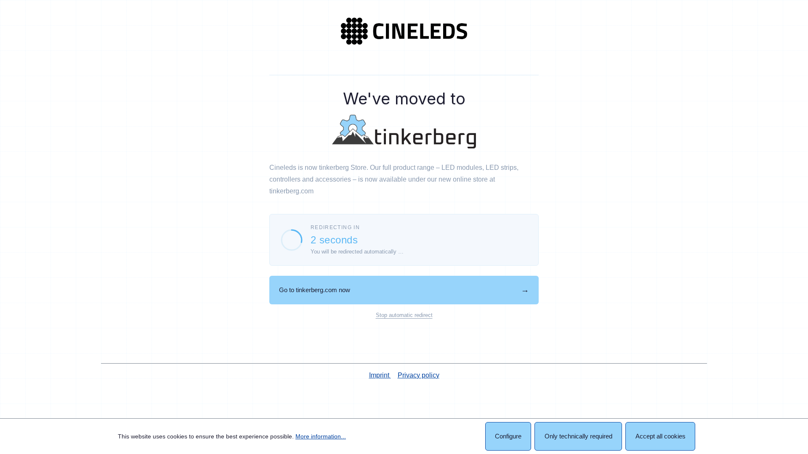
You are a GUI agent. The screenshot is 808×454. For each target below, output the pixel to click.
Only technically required (578, 436)
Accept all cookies (660, 436)
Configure (508, 436)
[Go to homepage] (404, 31)
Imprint (380, 375)
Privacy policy (418, 375)
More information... (320, 436)
